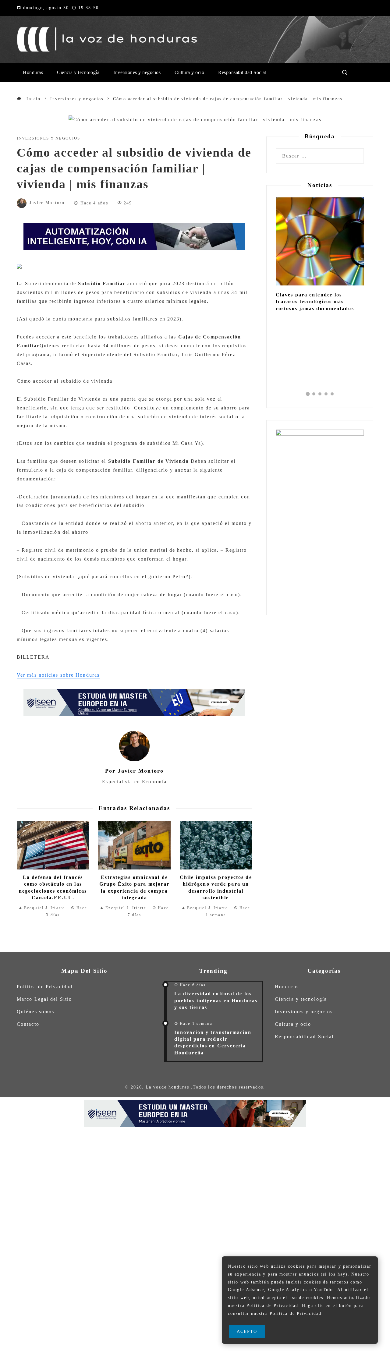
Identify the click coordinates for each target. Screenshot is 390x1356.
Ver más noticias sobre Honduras (58, 675)
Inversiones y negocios (48, 138)
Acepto (247, 1331)
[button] (307, 393)
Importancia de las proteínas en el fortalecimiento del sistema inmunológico (318, 301)
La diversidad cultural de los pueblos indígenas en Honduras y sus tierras (215, 1000)
